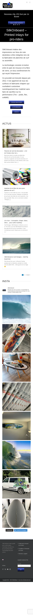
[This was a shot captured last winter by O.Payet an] (16, 455)
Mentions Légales (23, 553)
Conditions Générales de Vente (24, 549)
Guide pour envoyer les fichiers (23, 544)
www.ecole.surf (27, 580)
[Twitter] (5, 569)
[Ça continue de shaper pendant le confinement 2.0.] (16, 513)
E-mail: (19, 563)
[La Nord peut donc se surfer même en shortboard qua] (16, 309)
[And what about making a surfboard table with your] (16, 367)
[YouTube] (7, 569)
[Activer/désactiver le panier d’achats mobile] (27, 2)
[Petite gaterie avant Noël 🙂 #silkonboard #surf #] (16, 338)
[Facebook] (3, 569)
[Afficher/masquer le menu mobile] (30, 2)
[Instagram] (10, 569)
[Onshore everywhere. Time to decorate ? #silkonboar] (16, 426)
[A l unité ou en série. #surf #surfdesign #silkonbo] (16, 396)
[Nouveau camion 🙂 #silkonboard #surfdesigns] (16, 484)
